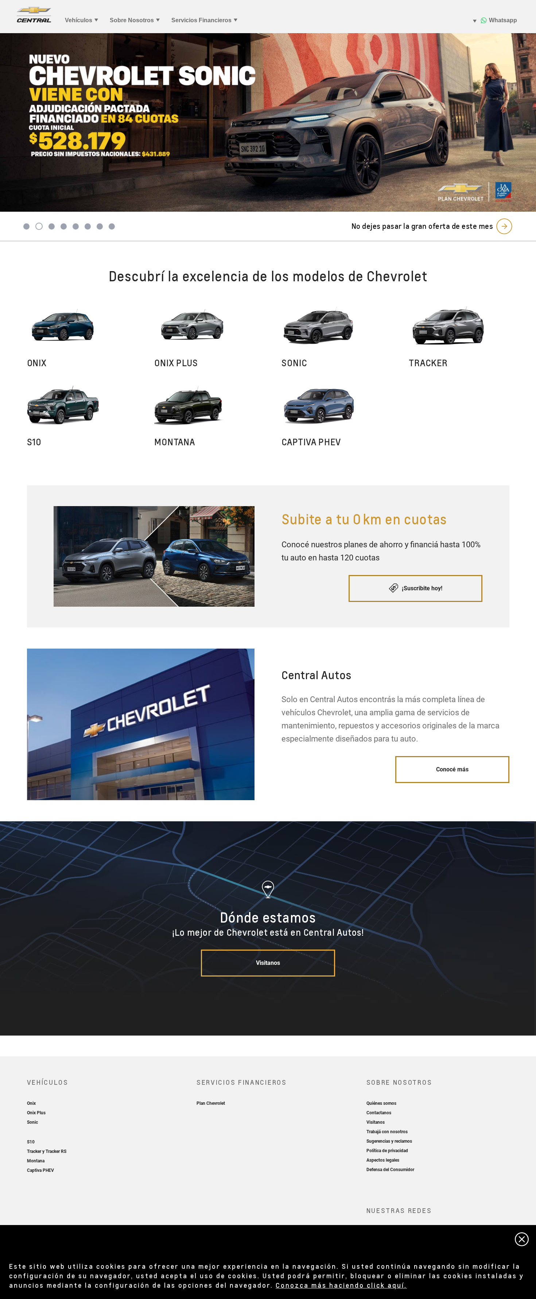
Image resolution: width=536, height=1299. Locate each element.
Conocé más (452, 769)
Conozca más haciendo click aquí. (341, 1285)
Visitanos (268, 962)
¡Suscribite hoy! (421, 588)
